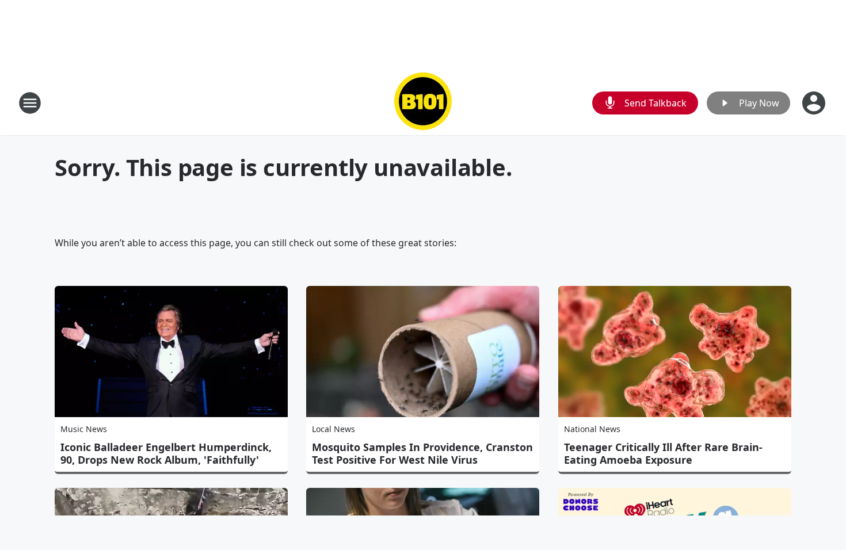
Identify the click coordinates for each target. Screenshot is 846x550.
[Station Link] (423, 102)
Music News (83, 428)
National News (592, 428)
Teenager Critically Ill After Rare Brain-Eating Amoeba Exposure (663, 453)
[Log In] (815, 102)
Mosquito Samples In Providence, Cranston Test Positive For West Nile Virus (422, 453)
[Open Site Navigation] (29, 102)
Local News (333, 428)
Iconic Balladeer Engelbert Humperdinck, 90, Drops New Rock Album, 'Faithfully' (166, 453)
